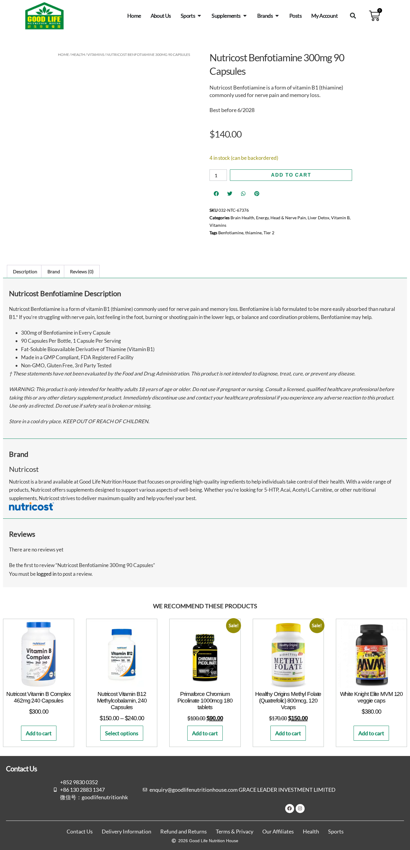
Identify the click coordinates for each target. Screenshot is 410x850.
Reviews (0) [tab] (82, 271)
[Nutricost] (31, 508)
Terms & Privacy (234, 831)
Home (63, 54)
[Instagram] (300, 808)
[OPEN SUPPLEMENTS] (245, 15)
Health (78, 54)
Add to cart (291, 175)
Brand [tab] (53, 271)
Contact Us (80, 831)
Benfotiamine (230, 232)
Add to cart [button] (39, 733)
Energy (262, 217)
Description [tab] (25, 271)
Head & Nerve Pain (288, 217)
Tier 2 (269, 232)
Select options (121, 733)
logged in (46, 574)
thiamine (253, 232)
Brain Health (242, 217)
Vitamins (95, 54)
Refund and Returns (183, 831)
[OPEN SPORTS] (199, 15)
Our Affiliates (278, 831)
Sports (336, 831)
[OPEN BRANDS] (277, 15)
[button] (353, 16)
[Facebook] (289, 808)
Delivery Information (126, 831)
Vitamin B (340, 217)
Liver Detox (318, 217)
